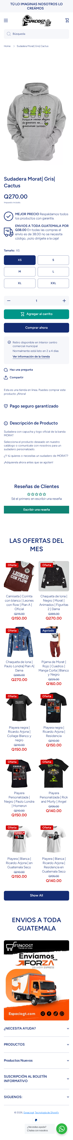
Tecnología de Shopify (47, 1112)
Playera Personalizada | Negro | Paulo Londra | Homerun (19, 799)
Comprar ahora (36, 327)
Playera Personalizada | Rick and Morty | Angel (54, 797)
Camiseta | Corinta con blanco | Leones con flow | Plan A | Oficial (19, 602)
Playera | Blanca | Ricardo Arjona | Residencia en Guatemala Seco (54, 865)
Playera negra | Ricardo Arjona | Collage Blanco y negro (19, 734)
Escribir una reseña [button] (36, 509)
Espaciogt (29, 1112)
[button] (67, 20)
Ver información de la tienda (31, 356)
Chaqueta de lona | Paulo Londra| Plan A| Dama (19, 666)
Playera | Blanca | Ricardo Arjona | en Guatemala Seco (19, 863)
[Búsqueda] (7, 34)
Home (7, 46)
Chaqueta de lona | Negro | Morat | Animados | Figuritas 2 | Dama (53, 602)
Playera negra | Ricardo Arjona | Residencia (54, 732)
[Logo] (36, 20)
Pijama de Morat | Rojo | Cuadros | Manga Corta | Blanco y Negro (54, 668)
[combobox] (36, 34)
